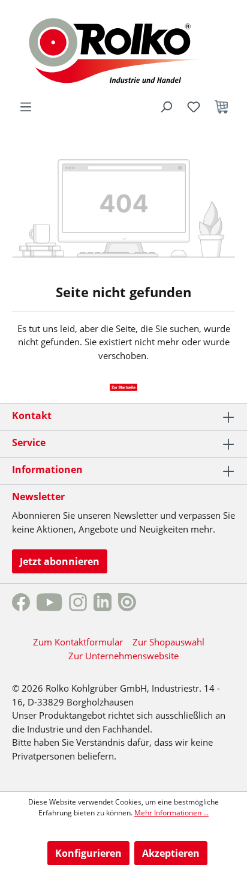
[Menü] (26, 106)
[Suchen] (166, 106)
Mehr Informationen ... (171, 813)
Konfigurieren (88, 853)
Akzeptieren (171, 853)
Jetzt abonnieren (60, 561)
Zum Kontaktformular (78, 642)
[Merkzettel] (193, 106)
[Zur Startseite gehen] (123, 49)
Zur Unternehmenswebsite (123, 656)
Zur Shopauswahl (168, 642)
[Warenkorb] (221, 106)
